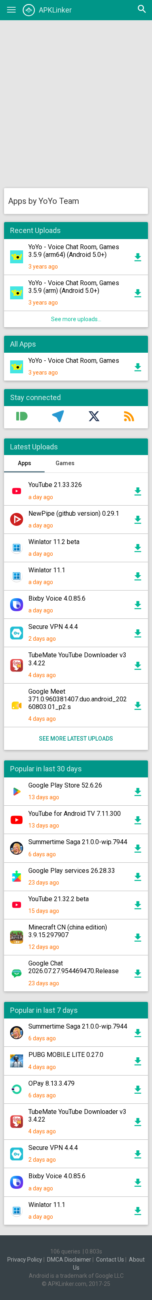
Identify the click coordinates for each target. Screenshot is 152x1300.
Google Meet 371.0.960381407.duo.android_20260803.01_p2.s (77, 699)
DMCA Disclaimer (69, 1259)
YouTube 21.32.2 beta (58, 899)
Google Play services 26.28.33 (71, 870)
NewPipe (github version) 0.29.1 (73, 513)
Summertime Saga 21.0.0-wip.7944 (77, 842)
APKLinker (55, 10)
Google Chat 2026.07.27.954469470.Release (73, 967)
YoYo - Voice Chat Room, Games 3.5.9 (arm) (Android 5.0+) (73, 286)
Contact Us (110, 1259)
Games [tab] (65, 463)
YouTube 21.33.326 (55, 485)
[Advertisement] (76, 104)
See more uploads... (76, 319)
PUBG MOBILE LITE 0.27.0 (65, 1055)
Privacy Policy (24, 1259)
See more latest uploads (76, 738)
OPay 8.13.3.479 (51, 1083)
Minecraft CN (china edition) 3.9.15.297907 (67, 931)
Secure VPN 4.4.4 (53, 627)
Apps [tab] (24, 463)
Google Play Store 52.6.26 (65, 785)
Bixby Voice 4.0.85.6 (57, 598)
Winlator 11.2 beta (53, 542)
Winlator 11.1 (46, 570)
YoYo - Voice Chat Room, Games (73, 360)
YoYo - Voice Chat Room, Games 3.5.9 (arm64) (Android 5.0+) (73, 250)
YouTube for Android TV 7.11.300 (74, 813)
